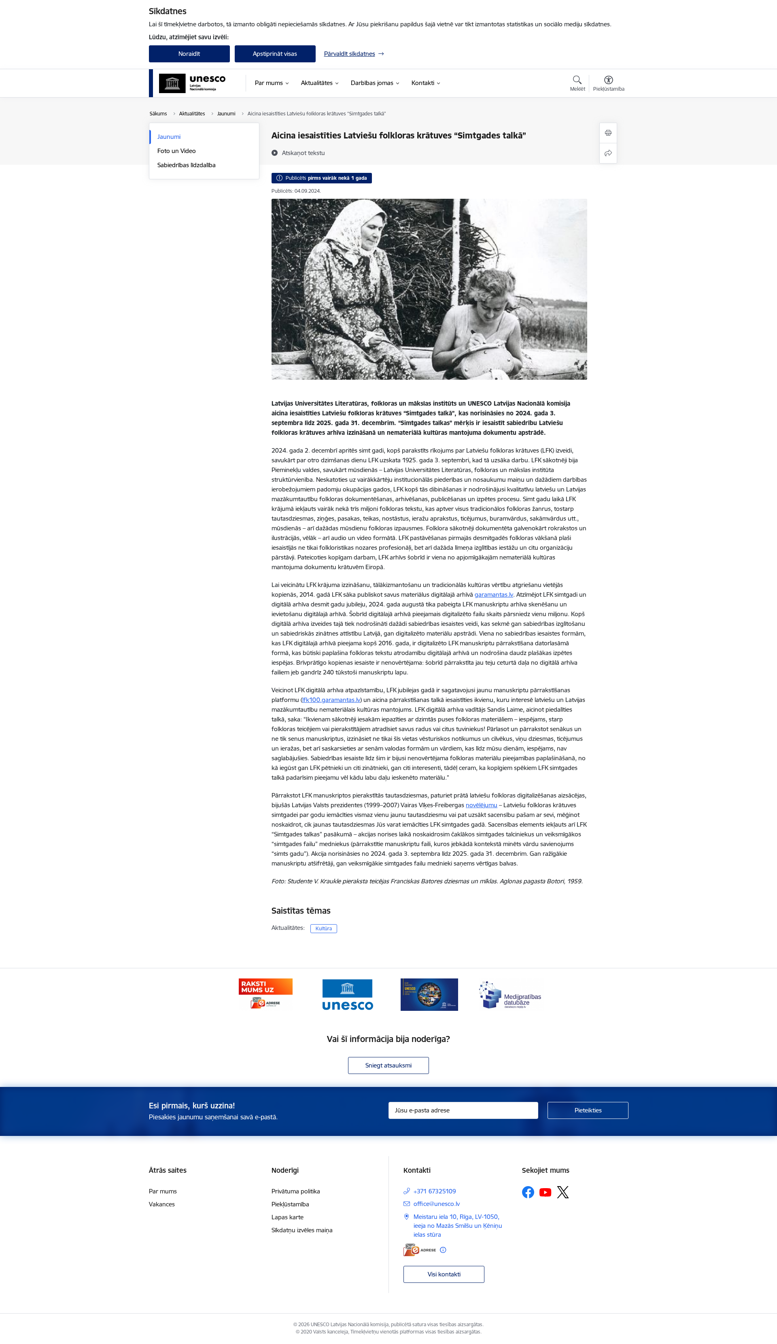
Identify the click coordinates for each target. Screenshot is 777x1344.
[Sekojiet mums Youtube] (545, 1192)
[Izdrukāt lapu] (608, 133)
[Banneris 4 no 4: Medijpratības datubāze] (511, 994)
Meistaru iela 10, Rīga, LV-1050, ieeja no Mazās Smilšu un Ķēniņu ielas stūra (458, 1225)
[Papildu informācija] (443, 1250)
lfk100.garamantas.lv (331, 700)
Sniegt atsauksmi (388, 1065)
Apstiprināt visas (275, 53)
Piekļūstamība (290, 1204)
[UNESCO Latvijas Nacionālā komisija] (192, 83)
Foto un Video (176, 151)
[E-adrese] (419, 1250)
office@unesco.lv (437, 1204)
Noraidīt (189, 53)
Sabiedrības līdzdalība (186, 165)
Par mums (163, 1191)
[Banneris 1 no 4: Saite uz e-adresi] (266, 994)
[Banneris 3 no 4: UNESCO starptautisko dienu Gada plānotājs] (429, 994)
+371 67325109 (435, 1191)
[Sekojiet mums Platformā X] (563, 1192)
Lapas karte (288, 1217)
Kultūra (324, 928)
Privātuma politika (296, 1191)
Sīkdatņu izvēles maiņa (302, 1230)
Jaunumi (168, 136)
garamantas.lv (494, 594)
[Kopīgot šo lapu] (608, 153)
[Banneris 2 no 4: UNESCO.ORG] (347, 994)
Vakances (162, 1204)
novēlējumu (481, 805)
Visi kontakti (444, 1274)
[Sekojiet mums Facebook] (528, 1192)
